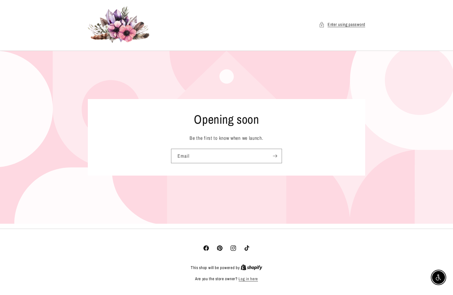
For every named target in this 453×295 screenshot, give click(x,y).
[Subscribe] (275, 156)
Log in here (248, 278)
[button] (342, 24)
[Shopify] (251, 267)
